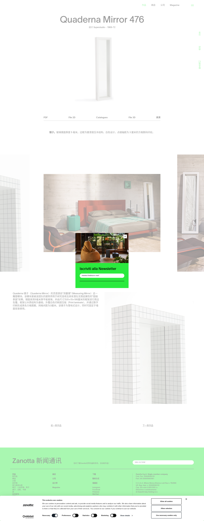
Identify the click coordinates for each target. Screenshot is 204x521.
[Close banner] (186, 499)
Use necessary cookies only (166, 515)
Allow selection (166, 508)
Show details (125, 515)
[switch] (75, 515)
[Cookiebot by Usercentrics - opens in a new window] (28, 516)
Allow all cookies (166, 501)
